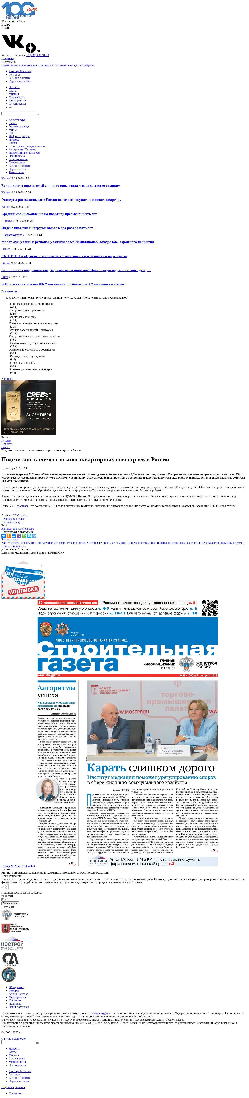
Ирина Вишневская (13, 546)
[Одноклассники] (9, 536)
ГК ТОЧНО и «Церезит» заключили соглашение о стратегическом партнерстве (64, 256)
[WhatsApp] (24, 536)
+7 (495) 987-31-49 (37, 55)
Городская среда (19, 126)
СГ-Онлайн (20, 515)
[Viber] (19, 536)
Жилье (13, 129)
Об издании (16, 987)
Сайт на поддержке (13, 1038)
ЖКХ (12, 133)
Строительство (18, 169)
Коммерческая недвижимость (27, 146)
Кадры (13, 142)
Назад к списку (10, 522)
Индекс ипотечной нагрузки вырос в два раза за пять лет (47, 228)
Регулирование (18, 159)
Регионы (14, 74)
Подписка (15, 1003)
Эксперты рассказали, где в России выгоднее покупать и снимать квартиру (61, 200)
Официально (17, 155)
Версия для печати (13, 518)
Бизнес (13, 123)
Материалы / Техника (22, 149)
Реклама (14, 990)
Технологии (16, 172)
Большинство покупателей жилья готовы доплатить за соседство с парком (47, 65)
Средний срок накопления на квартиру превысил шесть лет (49, 214)
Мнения (14, 1055)
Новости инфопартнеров (24, 152)
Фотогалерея (17, 1058)
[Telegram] (34, 536)
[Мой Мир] (14, 536)
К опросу (7, 378)
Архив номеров (18, 993)
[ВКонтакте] (3, 536)
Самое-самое (17, 162)
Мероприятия (17, 997)
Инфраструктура (19, 136)
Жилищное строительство (17, 528)
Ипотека (14, 139)
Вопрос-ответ (9, 539)
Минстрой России (20, 71)
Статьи (13, 1051)
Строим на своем (19, 81)
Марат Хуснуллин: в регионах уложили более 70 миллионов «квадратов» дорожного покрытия (77, 242)
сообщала (22, 505)
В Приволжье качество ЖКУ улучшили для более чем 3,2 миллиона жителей (62, 284)
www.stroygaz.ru (101, 1013)
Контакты (15, 1000)
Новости (14, 1048)
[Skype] (29, 536)
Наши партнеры (19, 1006)
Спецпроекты (17, 1065)
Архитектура (17, 119)
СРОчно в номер (19, 77)
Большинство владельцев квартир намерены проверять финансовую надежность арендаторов (76, 270)
